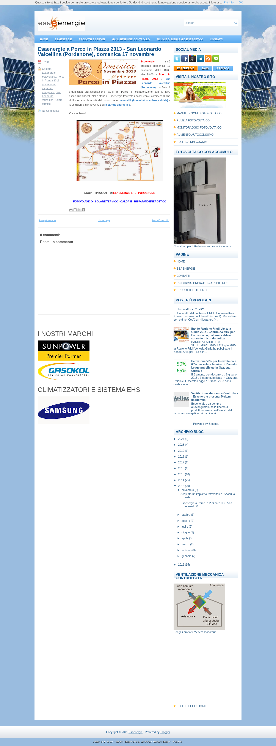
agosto (186, 520)
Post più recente (47, 220)
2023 (181, 444)
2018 (181, 456)
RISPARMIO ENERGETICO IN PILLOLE (202, 283)
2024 (181, 439)
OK (241, 2)
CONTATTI (216, 39)
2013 (181, 486)
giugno (186, 532)
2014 (181, 480)
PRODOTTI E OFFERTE (192, 290)
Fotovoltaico (49, 76)
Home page (104, 220)
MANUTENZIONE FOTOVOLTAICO (199, 113)
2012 (181, 564)
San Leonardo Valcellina (51, 96)
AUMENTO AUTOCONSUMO (195, 134)
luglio (185, 526)
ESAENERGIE (63, 39)
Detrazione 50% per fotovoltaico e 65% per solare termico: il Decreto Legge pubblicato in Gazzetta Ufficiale (214, 365)
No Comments (50, 110)
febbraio (187, 550)
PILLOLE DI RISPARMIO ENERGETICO (180, 39)
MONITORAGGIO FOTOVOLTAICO (199, 127)
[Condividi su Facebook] (83, 210)
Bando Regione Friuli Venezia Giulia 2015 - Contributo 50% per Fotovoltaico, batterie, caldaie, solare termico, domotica (213, 333)
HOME (44, 39)
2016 (181, 468)
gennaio (187, 556)
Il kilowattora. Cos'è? (190, 309)
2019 (181, 450)
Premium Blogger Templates (167, 741)
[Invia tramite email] (71, 210)
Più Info (229, 2)
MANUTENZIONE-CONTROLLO (131, 39)
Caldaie (46, 68)
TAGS (205, 68)
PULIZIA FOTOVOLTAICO (193, 120)
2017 (181, 462)
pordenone (48, 84)
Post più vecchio (160, 220)
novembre (188, 490)
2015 (181, 474)
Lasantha (146, 741)
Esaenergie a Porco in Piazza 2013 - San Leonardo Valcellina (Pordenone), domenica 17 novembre (99, 51)
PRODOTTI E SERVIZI (92, 39)
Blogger (213, 423)
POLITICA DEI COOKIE (192, 141)
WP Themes (116, 741)
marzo (186, 544)
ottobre (186, 514)
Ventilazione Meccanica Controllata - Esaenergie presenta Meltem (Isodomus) (214, 396)
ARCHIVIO (222, 68)
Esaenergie (49, 72)
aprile (185, 538)
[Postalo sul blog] (75, 210)
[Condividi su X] (79, 210)
